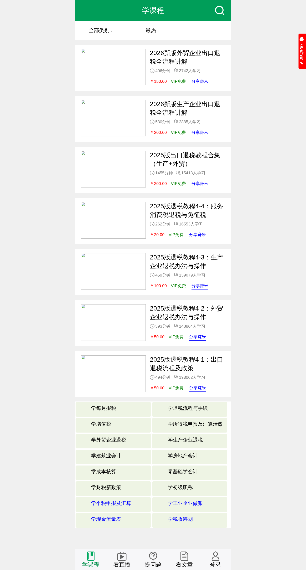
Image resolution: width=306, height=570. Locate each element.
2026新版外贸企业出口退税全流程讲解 (185, 57)
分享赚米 (200, 81)
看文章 (184, 564)
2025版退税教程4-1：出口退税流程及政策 (186, 363)
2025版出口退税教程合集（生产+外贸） (185, 159)
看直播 (121, 564)
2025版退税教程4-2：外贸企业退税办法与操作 (186, 312)
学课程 (90, 564)
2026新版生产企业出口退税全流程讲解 (185, 108)
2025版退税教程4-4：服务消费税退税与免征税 (186, 210)
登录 (215, 564)
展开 (302, 49)
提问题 (153, 564)
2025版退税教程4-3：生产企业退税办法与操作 (186, 261)
